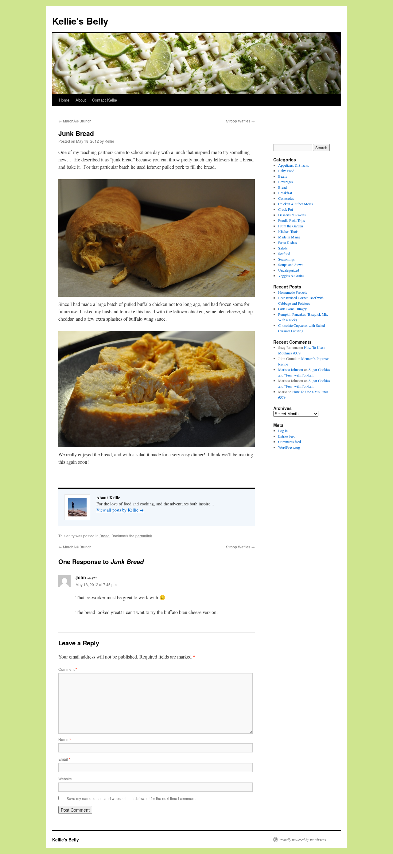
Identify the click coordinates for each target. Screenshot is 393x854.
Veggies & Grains (291, 275)
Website (65, 778)
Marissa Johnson (290, 369)
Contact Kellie (104, 100)
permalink (143, 535)
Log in (283, 430)
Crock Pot (285, 209)
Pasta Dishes (287, 242)
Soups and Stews (290, 264)
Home (64, 100)
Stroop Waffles (240, 120)
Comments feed (289, 441)
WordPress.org (289, 447)
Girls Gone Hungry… (294, 308)
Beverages (285, 181)
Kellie (109, 141)
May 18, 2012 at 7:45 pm (96, 584)
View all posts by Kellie (120, 510)
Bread (104, 535)
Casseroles (286, 198)
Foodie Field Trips (291, 220)
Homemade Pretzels (292, 292)
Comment (67, 669)
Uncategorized (288, 270)
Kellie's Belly (80, 20)
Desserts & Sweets (292, 214)
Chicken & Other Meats (295, 203)
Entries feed (286, 436)
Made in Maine (289, 236)
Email (64, 759)
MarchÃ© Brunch (74, 120)
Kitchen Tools (288, 231)
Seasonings (286, 259)
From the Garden (290, 225)
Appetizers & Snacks (293, 165)
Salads (283, 247)
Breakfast (285, 192)
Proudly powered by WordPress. (303, 839)
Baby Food (286, 170)
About (81, 100)
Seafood (284, 253)
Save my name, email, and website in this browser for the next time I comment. (131, 798)
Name (64, 739)
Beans (282, 176)
